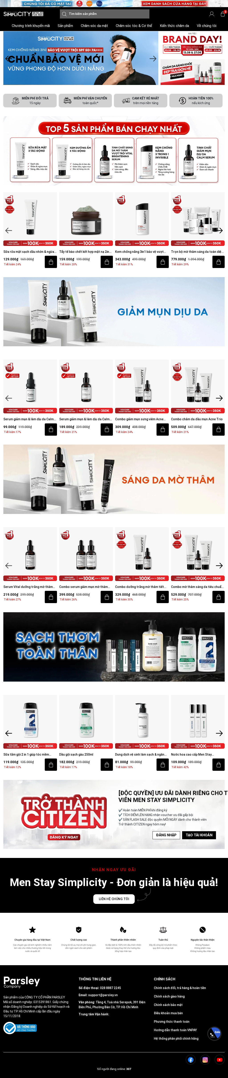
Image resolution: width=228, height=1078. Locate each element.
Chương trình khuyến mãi (31, 26)
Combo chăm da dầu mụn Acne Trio (141, 419)
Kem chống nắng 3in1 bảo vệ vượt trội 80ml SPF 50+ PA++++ (83, 252)
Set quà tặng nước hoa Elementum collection (196, 755)
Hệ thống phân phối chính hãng (176, 1038)
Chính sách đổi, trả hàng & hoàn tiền (180, 988)
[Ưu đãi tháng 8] (80, 58)
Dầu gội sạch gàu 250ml (20, 754)
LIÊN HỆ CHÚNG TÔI (114, 899)
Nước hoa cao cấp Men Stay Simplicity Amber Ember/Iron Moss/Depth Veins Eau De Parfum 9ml (139, 755)
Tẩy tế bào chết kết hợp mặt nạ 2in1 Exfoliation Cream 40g (29, 252)
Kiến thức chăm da (174, 26)
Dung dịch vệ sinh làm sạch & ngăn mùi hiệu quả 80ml (83, 755)
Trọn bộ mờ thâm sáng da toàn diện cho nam (141, 252)
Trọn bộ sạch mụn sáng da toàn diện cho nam (197, 252)
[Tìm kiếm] (64, 14)
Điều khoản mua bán (168, 1013)
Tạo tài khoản (199, 835)
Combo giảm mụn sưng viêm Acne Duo (83, 419)
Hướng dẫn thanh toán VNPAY (175, 1030)
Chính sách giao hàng (169, 996)
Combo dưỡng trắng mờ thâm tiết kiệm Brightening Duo (83, 587)
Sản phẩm (65, 26)
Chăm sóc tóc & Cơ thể (134, 26)
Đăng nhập (166, 835)
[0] (223, 13)
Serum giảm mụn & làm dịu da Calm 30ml (28, 419)
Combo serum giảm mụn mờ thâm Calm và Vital (27, 587)
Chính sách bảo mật (168, 1005)
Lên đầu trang (214, 1075)
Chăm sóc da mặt (94, 26)
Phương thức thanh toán (171, 1021)
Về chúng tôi (206, 26)
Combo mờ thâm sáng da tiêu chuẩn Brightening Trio (141, 587)
